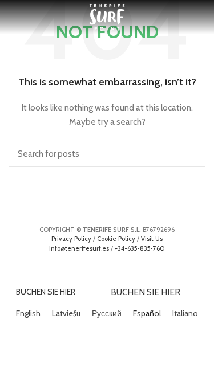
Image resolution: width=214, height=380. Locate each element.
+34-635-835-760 (140, 248)
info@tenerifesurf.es (79, 248)
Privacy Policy (71, 239)
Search (190, 154)
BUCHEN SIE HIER (45, 292)
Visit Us (152, 239)
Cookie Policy (116, 239)
